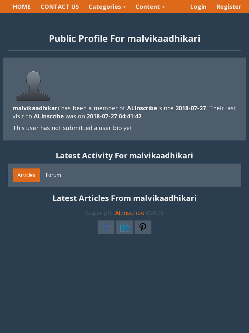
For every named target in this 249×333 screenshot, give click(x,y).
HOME (22, 6)
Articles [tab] (26, 175)
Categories (106, 6)
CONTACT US (60, 6)
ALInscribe (129, 213)
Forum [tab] (53, 175)
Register (228, 6)
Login (198, 6)
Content (148, 6)
